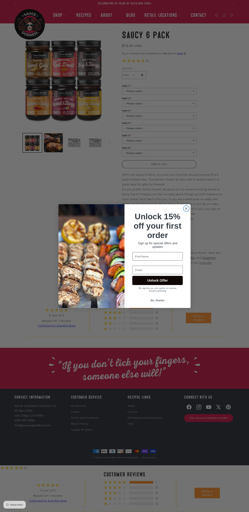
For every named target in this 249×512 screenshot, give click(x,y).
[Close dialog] (186, 209)
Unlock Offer (157, 280)
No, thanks (157, 300)
